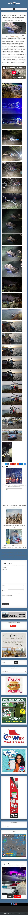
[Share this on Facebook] (8, 464)
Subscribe (18, 896)
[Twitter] (11, 904)
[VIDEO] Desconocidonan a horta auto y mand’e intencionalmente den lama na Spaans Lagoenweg (14, 17)
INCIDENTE (14, 12)
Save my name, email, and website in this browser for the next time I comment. (13, 594)
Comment (4, 569)
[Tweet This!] (6, 464)
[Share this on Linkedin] (22, 464)
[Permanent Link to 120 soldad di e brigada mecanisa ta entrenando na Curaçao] (14, 516)
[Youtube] (16, 904)
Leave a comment (19, 20)
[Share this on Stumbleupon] (18, 464)
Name (3, 585)
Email (3, 588)
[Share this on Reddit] (15, 464)
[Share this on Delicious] (25, 464)
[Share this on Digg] (20, 464)
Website (3, 590)
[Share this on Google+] (11, 464)
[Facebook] (14, 904)
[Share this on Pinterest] (13, 464)
